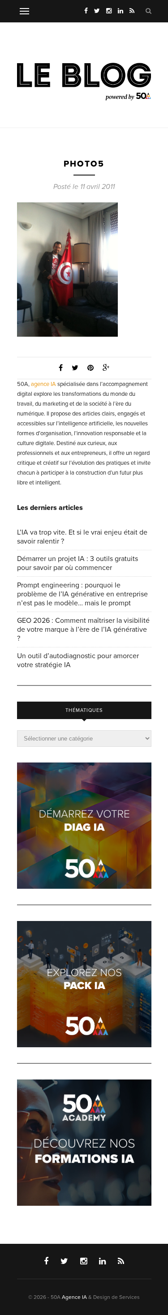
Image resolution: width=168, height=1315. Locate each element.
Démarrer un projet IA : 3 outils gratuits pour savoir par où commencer (77, 563)
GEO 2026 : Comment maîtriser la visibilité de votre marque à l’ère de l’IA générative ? (83, 629)
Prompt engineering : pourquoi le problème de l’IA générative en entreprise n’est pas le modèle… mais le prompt (82, 594)
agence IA (43, 384)
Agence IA (74, 1297)
